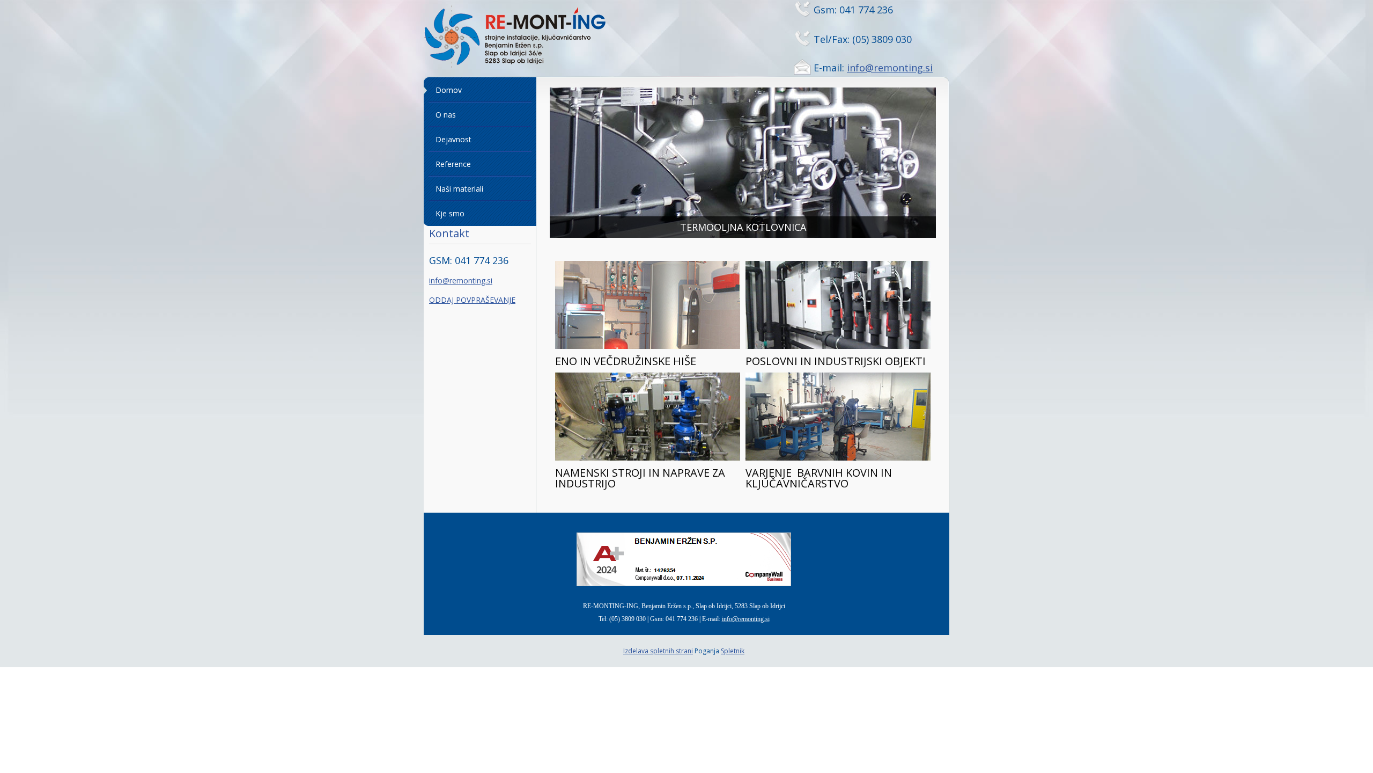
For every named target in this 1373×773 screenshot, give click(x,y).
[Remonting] (528, 38)
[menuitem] (480, 90)
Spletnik (732, 650)
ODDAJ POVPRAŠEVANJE (472, 300)
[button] (743, 162)
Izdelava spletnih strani (658, 650)
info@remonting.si (890, 67)
